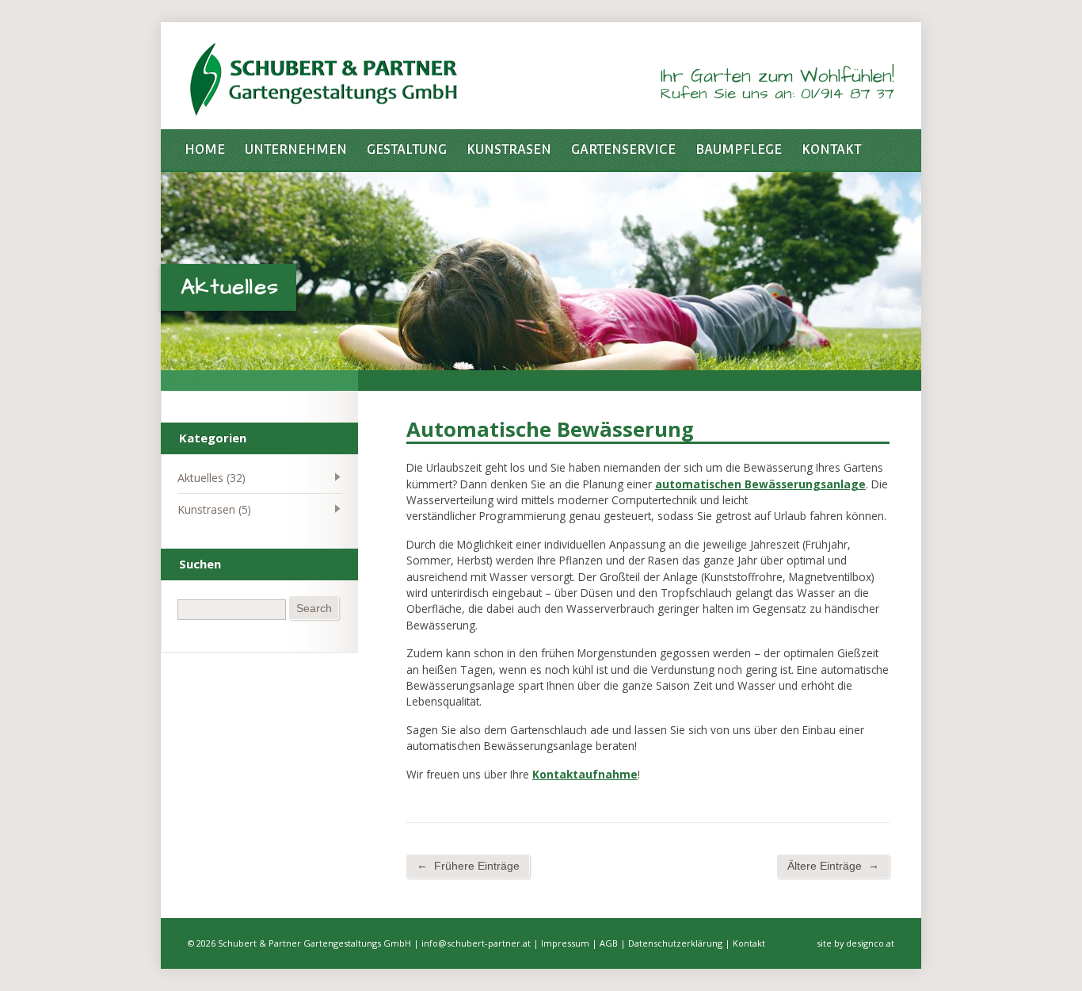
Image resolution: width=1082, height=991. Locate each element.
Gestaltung (407, 149)
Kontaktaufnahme (585, 774)
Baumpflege (738, 149)
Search (314, 608)
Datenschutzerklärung (675, 943)
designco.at (870, 943)
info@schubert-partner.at (476, 943)
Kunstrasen (509, 149)
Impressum (565, 943)
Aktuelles (200, 477)
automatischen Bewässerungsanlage (760, 484)
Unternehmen (296, 149)
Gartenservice (623, 149)
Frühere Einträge (468, 865)
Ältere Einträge (833, 865)
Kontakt (831, 149)
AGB (609, 943)
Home (205, 149)
